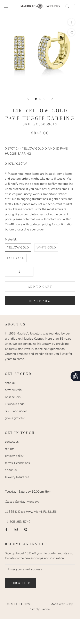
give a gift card (15, 418)
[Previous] (28, 99)
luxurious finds (14, 404)
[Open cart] (74, 6)
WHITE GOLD (46, 247)
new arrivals (13, 390)
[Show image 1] (36, 99)
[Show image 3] (44, 99)
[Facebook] (6, 529)
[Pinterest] (25, 529)
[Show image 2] (40, 99)
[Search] (67, 6)
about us (11, 470)
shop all (10, 383)
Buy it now (40, 301)
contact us (12, 442)
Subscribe (20, 583)
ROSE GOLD (15, 258)
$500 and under (16, 411)
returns (9, 449)
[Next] (52, 99)
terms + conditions (17, 463)
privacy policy (14, 456)
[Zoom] (71, 22)
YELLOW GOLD (18, 247)
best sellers (13, 397)
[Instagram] (16, 529)
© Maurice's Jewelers (29, 604)
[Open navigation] (6, 6)
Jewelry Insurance (17, 477)
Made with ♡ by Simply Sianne (51, 606)
